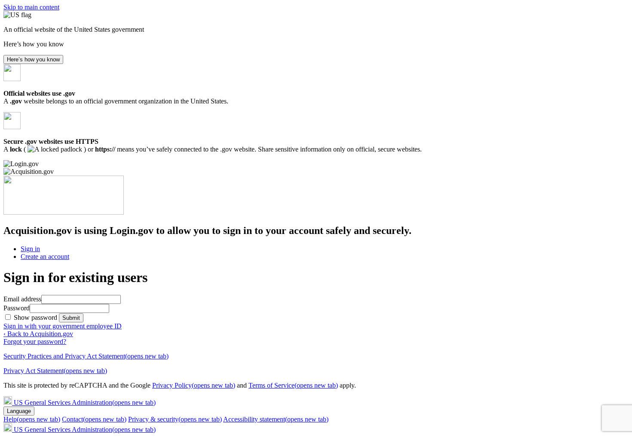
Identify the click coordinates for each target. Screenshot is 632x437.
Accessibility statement (275, 419)
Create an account (45, 256)
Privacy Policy (193, 385)
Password (16, 308)
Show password (36, 317)
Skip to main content (31, 7)
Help (31, 419)
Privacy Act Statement (55, 370)
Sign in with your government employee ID (62, 326)
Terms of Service (293, 385)
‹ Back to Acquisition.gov (38, 333)
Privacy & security (175, 419)
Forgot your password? (34, 341)
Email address (22, 299)
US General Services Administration (85, 402)
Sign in (30, 248)
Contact (94, 419)
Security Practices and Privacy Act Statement (86, 356)
